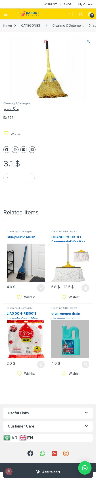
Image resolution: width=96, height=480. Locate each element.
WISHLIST (50, 4)
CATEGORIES (30, 25)
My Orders (85, 4)
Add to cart (51, 472)
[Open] (7, 14)
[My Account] (80, 14)
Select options (84, 288)
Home (7, 25)
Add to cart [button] (41, 288)
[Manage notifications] (8, 471)
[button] (88, 41)
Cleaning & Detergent (67, 25)
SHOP (67, 4)
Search (71, 13)
